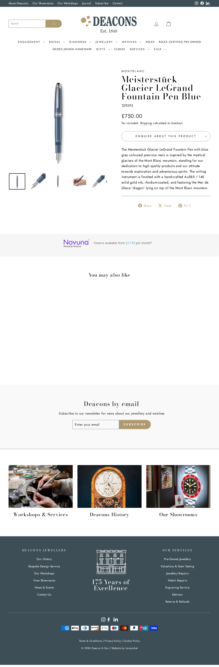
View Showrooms (44, 580)
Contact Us (44, 594)
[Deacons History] (109, 486)
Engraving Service (177, 587)
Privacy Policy (113, 641)
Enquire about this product (166, 136)
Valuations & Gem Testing (177, 566)
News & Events (44, 587)
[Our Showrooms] (178, 486)
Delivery (177, 594)
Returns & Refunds (177, 601)
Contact (118, 3)
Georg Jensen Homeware (72, 49)
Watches (130, 42)
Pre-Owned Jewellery (177, 559)
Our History (44, 559)
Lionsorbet (132, 648)
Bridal (55, 42)
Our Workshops (68, 3)
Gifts (101, 49)
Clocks (119, 49)
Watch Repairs (177, 580)
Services (138, 49)
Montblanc (133, 71)
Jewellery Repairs (177, 573)
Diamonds (78, 42)
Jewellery (105, 42)
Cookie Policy (132, 641)
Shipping (146, 123)
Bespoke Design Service (44, 566)
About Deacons (18, 3)
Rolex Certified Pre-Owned (180, 42)
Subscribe (101, 3)
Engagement (30, 42)
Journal (86, 3)
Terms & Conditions (90, 641)
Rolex (150, 42)
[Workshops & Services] (41, 486)
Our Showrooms (43, 3)
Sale (158, 49)
